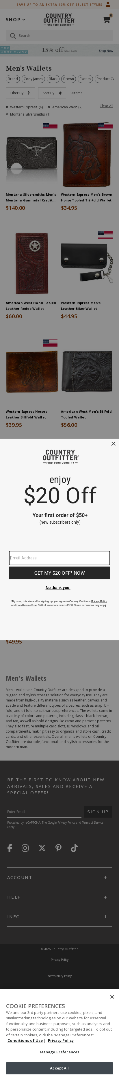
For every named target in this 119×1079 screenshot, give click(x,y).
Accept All (59, 1068)
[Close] (112, 997)
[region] (59, 1034)
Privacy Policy (61, 1040)
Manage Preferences (59, 1052)
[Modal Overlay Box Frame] (59, 539)
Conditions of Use (25, 1040)
